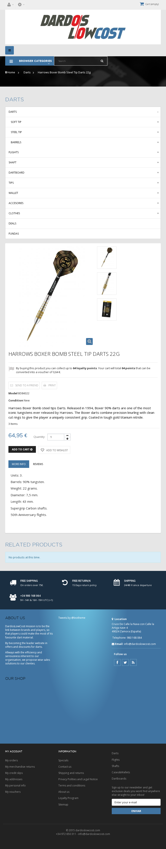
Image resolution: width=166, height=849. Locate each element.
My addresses (13, 779)
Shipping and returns (71, 773)
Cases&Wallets (121, 772)
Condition (15, 400)
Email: (119, 644)
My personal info (15, 785)
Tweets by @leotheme (71, 618)
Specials (63, 760)
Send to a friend (26, 385)
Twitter (125, 662)
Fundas (14, 233)
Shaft (12, 162)
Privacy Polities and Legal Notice (78, 779)
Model (13, 393)
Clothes (14, 213)
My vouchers (13, 792)
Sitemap (63, 804)
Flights (14, 152)
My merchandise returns (20, 766)
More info (19, 464)
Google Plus (133, 662)
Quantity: (39, 437)
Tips (11, 183)
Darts (27, 72)
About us (63, 792)
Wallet (13, 193)
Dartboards (119, 778)
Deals (12, 223)
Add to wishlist (57, 450)
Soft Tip (16, 122)
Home (11, 72)
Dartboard (16, 172)
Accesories (16, 203)
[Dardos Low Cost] (83, 27)
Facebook (117, 662)
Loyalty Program (68, 798)
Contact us (64, 766)
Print (52, 385)
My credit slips (14, 773)
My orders (11, 760)
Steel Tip (16, 132)
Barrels (16, 142)
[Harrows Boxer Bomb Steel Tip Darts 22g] (107, 257)
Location (120, 619)
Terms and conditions (71, 785)
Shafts (115, 766)
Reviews (38, 464)
